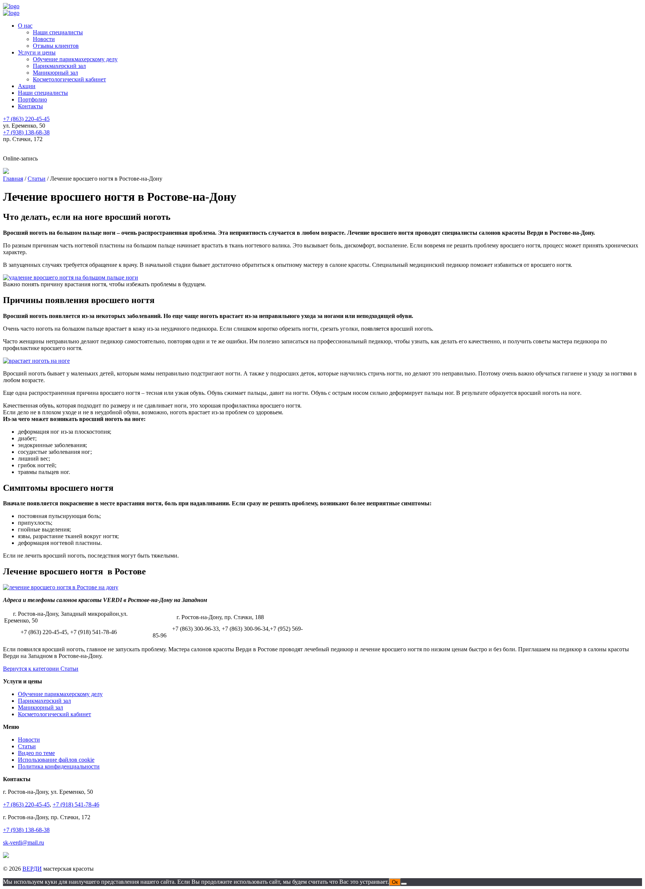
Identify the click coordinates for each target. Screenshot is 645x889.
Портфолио (32, 99)
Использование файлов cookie (56, 760)
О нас (25, 25)
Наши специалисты (58, 32)
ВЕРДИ (32, 868)
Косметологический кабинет (69, 79)
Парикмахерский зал (59, 66)
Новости (44, 39)
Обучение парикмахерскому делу (75, 59)
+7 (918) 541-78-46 (76, 804)
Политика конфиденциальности (59, 766)
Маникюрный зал (55, 72)
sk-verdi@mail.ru (23, 842)
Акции (26, 86)
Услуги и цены (37, 52)
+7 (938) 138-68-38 (26, 830)
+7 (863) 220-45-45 (26, 804)
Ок (395, 882)
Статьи (27, 746)
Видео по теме (36, 753)
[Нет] (404, 884)
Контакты (30, 106)
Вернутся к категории (40, 668)
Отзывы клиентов (56, 46)
